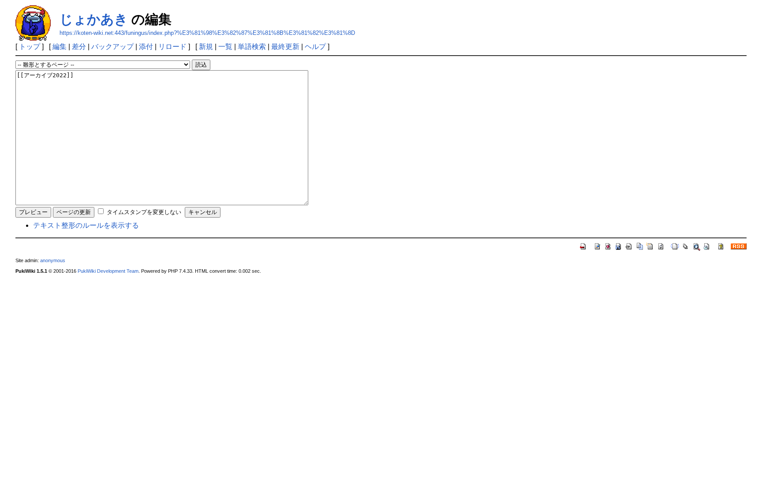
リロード (172, 46)
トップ (29, 46)
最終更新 (285, 46)
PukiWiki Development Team (108, 271)
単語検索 (252, 46)
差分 (79, 46)
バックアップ (112, 46)
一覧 (225, 46)
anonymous (52, 260)
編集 (59, 46)
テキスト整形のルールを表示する (86, 225)
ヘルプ (315, 46)
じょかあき (94, 19)
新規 (206, 46)
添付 (146, 46)
